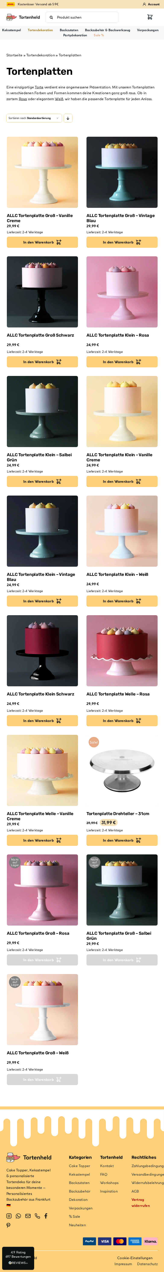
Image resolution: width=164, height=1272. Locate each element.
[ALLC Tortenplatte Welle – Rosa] (122, 650)
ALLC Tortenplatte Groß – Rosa (38, 933)
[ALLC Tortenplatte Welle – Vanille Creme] (42, 770)
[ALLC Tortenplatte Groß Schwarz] (42, 291)
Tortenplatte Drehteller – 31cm (117, 813)
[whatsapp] (18, 1216)
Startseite (14, 55)
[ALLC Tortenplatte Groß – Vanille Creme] (42, 172)
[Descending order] (68, 118)
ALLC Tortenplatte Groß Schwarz (40, 335)
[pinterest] (8, 1225)
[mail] (28, 1216)
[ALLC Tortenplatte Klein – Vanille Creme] (122, 411)
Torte (39, 87)
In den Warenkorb (38, 242)
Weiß (59, 99)
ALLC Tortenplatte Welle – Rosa (118, 694)
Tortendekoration (40, 55)
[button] (18, 1258)
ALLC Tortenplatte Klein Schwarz (40, 694)
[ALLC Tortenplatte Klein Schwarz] (42, 650)
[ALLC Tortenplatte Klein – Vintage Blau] (42, 531)
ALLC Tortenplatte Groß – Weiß (38, 1052)
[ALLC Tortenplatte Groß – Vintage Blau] (122, 172)
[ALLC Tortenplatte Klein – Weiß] (122, 531)
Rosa (23, 99)
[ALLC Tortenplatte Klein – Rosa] (122, 291)
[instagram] (9, 1216)
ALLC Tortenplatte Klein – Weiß (117, 574)
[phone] (37, 1216)
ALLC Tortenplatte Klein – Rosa (117, 335)
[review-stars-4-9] (23, 15)
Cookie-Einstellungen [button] (134, 1258)
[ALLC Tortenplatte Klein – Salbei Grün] (42, 411)
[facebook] (45, 1216)
